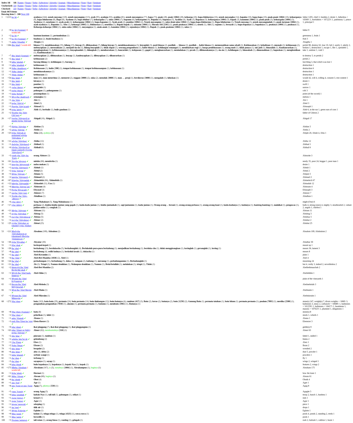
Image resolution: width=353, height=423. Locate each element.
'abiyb (17, 110)
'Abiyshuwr (20, 220)
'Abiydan (19, 126)
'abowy (17, 87)
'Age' (16, 383)
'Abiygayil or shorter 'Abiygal (21, 119)
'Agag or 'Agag (22, 386)
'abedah (17, 62)
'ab (14, 17)
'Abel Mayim (21, 290)
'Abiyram (19, 210)
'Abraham (19, 367)
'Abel (15, 258)
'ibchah (17, 94)
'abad (16, 45)
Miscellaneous (73, 3)
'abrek (17, 373)
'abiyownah (20, 164)
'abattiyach (20, 97)
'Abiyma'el (20, 177)
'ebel (15, 261)
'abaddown (19, 68)
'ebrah (16, 364)
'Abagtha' (18, 42)
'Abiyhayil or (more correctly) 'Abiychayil (22, 150)
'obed (16, 59)
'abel (15, 251)
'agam (16, 414)
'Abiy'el (18, 103)
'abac (16, 336)
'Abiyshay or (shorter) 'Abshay (21, 224)
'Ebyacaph (19, 190)
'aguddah (18, 395)
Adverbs (53, 3)
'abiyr (16, 202)
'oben (16, 315)
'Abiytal (17, 171)
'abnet (16, 327)
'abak (16, 245)
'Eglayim (19, 410)
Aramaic (62, 3)
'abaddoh (18, 65)
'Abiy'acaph (20, 106)
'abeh (16, 81)
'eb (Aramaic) (19, 39)
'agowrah (19, 404)
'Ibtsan (17, 345)
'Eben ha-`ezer (22, 321)
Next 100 (25, 14)
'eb (14, 36)
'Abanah (18, 318)
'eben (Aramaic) (21, 312)
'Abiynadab (20, 183)
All (14, 6)
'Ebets (16, 342)
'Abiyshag (19, 214)
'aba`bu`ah (19, 339)
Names (21, 3)
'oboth (16, 379)
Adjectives (43, 3)
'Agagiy (17, 391)
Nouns (28, 3)
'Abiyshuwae (21, 217)
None (83, 3)
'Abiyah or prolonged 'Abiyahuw (19, 135)
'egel (15, 407)
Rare (89, 3)
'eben (16, 301)
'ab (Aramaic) (19, 30)
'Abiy (16, 100)
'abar (15, 358)
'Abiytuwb (20, 167)
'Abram (17, 376)
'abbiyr (17, 205)
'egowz (17, 398)
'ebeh (16, 84)
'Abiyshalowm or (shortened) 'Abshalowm (20, 235)
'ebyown (19, 161)
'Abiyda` (18, 130)
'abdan (17, 71)
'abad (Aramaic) (20, 56)
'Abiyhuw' (19, 141)
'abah (16, 78)
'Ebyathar (18, 242)
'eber (15, 361)
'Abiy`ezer (19, 193)
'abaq (16, 348)
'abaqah (17, 355)
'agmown (19, 420)
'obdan (17, 75)
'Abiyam (18, 174)
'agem (16, 417)
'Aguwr (17, 401)
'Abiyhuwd (20, 144)
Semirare (97, 3)
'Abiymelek (20, 180)
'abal (15, 248)
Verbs (34, 3)
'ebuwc (17, 90)
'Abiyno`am (21, 187)
